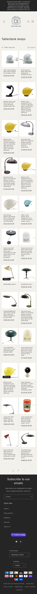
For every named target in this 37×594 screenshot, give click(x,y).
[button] (4, 21)
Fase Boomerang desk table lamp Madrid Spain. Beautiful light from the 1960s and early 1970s (27, 453)
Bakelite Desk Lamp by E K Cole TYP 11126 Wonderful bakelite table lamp (9, 104)
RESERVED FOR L (26, 284)
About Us (7, 526)
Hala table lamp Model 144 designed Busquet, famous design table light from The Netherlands (27, 143)
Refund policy (30, 583)
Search (6, 508)
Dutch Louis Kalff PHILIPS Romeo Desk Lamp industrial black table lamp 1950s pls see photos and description (10, 252)
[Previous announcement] (3, 5)
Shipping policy (19, 586)
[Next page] (24, 470)
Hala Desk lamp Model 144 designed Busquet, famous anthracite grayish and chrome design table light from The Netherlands (27, 316)
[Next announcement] (33, 5)
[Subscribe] (31, 496)
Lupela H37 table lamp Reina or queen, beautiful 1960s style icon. (9, 419)
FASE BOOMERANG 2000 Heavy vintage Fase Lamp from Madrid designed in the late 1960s (9, 314)
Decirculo (10, 583)
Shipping (7, 517)
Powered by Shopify (19, 583)
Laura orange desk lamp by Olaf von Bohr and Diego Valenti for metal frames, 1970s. (26, 420)
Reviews (7, 522)
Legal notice (19, 589)
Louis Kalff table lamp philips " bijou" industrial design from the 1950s (9, 350)
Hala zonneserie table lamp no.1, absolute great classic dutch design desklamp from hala (10, 453)
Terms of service (8, 586)
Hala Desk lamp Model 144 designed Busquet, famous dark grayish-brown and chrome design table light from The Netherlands (10, 181)
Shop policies (8, 513)
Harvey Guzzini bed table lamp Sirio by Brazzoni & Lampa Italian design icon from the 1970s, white (27, 252)
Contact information (30, 586)
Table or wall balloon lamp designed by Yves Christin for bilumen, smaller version (27, 218)
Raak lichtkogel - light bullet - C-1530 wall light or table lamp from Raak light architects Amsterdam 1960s (27, 386)
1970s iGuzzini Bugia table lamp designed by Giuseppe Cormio (26, 72)
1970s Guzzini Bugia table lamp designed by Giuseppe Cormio (10, 71)
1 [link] (13, 470)
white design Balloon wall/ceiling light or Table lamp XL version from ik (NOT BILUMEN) (9, 218)
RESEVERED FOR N (10, 284)
